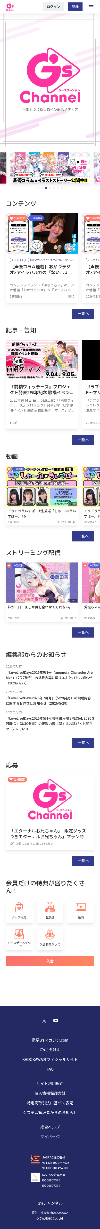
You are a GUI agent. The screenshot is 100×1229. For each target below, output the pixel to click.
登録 (75, 7)
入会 (50, 961)
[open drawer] (91, 7)
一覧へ (83, 314)
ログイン (53, 7)
